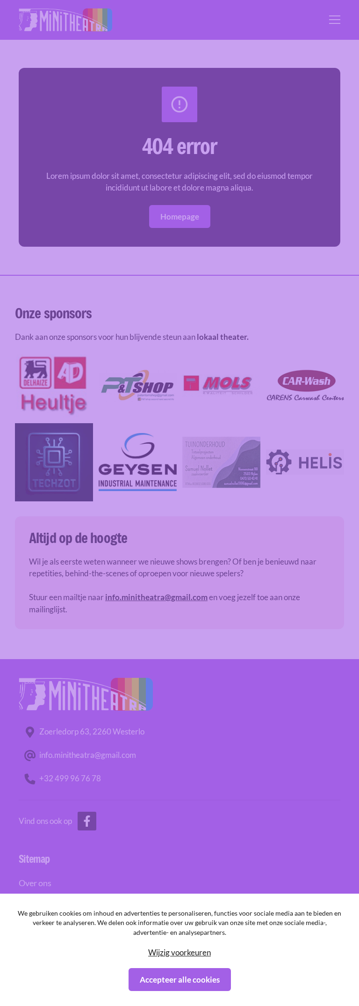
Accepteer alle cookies (180, 979)
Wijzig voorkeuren (179, 952)
